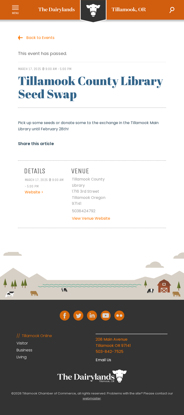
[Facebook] (65, 316)
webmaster (92, 398)
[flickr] (119, 316)
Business (24, 350)
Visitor (22, 343)
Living (22, 357)
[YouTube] (106, 316)
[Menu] (15, 9)
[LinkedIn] (92, 316)
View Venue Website (91, 218)
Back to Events (40, 37)
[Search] (171, 10)
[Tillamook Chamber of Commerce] (92, 11)
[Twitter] (78, 316)
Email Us (103, 360)
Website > (34, 192)
